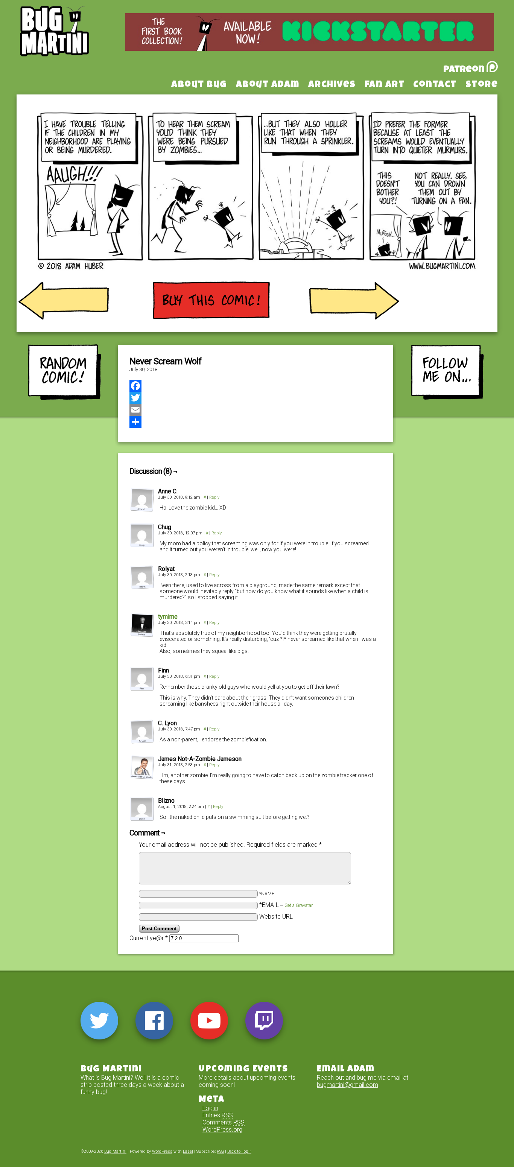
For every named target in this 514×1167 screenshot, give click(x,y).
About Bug (199, 85)
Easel (188, 1151)
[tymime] (142, 635)
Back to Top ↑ (239, 1151)
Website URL (276, 916)
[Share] (255, 422)
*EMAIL (286, 904)
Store (481, 85)
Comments (223, 1122)
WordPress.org (222, 1129)
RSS (220, 1151)
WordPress (162, 1151)
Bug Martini (73, 42)
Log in (210, 1108)
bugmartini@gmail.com (347, 1084)
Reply (214, 497)
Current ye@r (148, 938)
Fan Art (385, 85)
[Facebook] (255, 386)
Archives (332, 85)
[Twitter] (255, 398)
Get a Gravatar (298, 905)
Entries (217, 1115)
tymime (168, 616)
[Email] (255, 410)
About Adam (268, 85)
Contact (435, 85)
